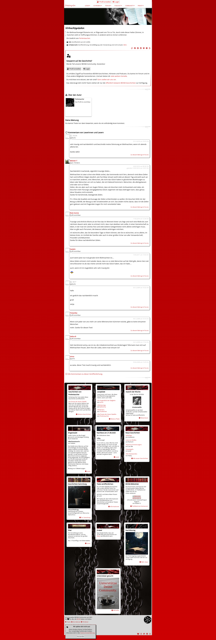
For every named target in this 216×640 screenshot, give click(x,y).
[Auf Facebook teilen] (134, 48)
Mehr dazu (144, 562)
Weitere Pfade (115, 419)
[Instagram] (141, 634)
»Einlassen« (100, 410)
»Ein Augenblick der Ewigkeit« (106, 400)
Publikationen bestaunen (140, 506)
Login (116, 2)
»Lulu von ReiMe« (131, 440)
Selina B (73, 336)
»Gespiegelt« (130, 449)
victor (101, 402)
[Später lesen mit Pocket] (143, 48)
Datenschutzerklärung (87, 633)
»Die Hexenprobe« (131, 454)
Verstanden (80, 636)
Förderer (85, 622)
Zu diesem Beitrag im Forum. (140, 155)
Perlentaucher (84, 38)
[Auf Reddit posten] (140, 48)
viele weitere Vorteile (119, 76)
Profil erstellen (105, 2)
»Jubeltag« (129, 435)
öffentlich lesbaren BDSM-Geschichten (121, 83)
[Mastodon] (144, 634)
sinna (72, 356)
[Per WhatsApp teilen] (146, 48)
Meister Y (73, 161)
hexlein (73, 249)
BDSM (78, 619)
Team (69, 622)
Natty (98, 536)
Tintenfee (73, 313)
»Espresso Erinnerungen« (134, 445)
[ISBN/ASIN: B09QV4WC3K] (137, 498)
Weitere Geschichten (84, 414)
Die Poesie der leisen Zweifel (77, 402)
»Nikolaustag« (101, 405)
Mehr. (125, 45)
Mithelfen (116, 610)
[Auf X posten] (137, 48)
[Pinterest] (147, 634)
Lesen (88, 471)
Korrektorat (76, 622)
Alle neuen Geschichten (140, 458)
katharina (103, 407)
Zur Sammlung (85, 517)
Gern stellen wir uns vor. (106, 79)
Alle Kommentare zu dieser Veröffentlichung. (85, 374)
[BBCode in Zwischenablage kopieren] (149, 48)
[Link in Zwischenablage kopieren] (131, 48)
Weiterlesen (144, 418)
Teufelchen (103, 411)
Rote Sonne (74, 213)
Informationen (114, 506)
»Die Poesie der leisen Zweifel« (106, 414)
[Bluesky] (138, 634)
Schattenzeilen (70, 5)
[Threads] (149, 634)
